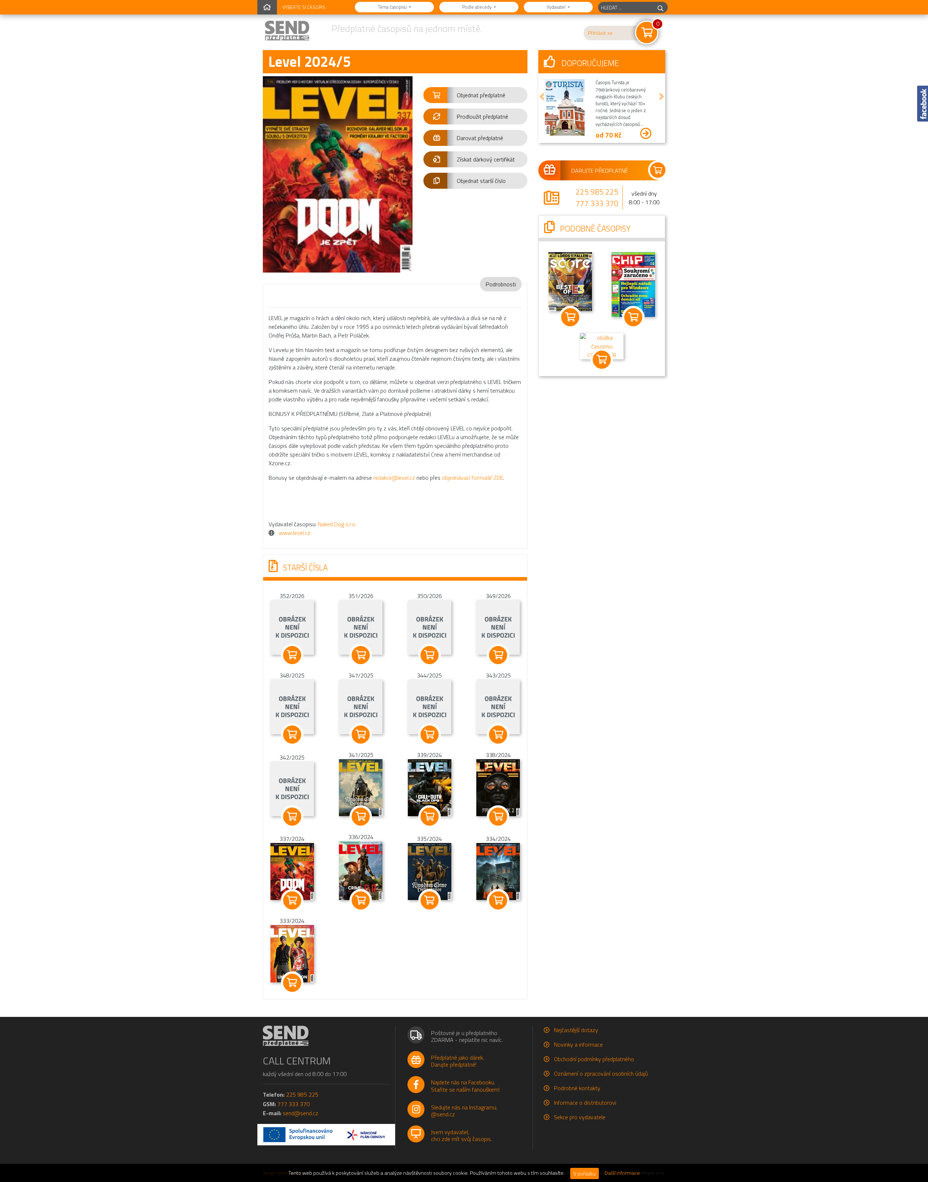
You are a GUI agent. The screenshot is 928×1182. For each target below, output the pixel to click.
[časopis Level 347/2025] (360, 706)
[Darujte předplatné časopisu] (601, 170)
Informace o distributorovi (585, 1102)
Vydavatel (557, 7)
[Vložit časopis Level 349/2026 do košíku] (498, 655)
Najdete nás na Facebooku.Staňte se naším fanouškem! (465, 1085)
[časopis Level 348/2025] (292, 706)
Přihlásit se (600, 33)
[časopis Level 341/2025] (360, 787)
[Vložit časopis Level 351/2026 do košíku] (361, 655)
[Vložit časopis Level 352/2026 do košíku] (292, 655)
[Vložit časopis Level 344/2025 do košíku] (429, 734)
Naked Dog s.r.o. (337, 524)
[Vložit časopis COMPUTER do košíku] (602, 359)
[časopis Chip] (633, 283)
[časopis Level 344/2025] (429, 706)
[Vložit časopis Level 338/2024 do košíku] (498, 816)
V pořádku (584, 1173)
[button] (475, 95)
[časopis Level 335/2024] (429, 871)
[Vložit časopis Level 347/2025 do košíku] (361, 734)
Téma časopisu (393, 7)
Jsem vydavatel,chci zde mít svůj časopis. (461, 1135)
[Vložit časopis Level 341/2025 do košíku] (361, 816)
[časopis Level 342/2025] (292, 788)
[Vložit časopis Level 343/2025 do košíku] (498, 734)
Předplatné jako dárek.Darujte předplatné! (457, 1061)
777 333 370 (597, 203)
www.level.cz (294, 532)
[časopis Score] (570, 281)
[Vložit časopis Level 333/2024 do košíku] (292, 982)
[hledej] (660, 7)
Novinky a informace (578, 1044)
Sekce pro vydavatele (579, 1117)
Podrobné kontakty (577, 1088)
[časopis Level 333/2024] (292, 953)
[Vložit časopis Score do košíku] (570, 317)
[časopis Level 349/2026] (498, 626)
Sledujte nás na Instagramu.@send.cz (464, 1110)
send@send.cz (300, 1113)
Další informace (622, 1173)
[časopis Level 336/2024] (360, 870)
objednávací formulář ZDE (472, 477)
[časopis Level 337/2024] (292, 871)
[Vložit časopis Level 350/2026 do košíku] (429, 655)
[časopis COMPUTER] (602, 345)
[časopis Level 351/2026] (360, 626)
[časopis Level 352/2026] (292, 626)
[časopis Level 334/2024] (498, 871)
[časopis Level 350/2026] (429, 626)
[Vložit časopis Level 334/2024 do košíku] (498, 900)
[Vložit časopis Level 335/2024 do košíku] (429, 900)
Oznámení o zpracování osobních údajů (601, 1073)
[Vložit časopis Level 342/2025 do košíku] (292, 816)
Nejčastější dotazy (576, 1030)
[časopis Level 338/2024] (498, 787)
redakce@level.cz (394, 477)
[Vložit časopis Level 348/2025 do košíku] (292, 734)
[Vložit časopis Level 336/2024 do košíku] (361, 900)
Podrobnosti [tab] (501, 284)
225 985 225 (597, 191)
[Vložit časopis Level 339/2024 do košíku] (429, 816)
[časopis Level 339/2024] (429, 787)
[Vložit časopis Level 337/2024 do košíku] (292, 900)
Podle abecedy (477, 7)
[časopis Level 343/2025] (498, 706)
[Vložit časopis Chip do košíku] (633, 317)
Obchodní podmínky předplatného (594, 1059)
